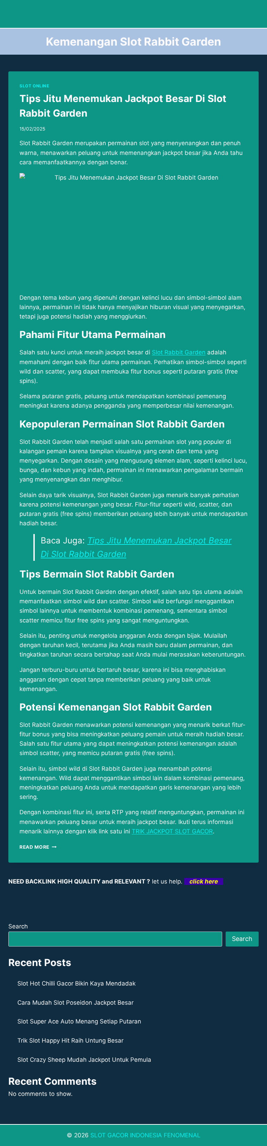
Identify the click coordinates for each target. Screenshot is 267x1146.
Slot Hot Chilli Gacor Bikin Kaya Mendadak (76, 983)
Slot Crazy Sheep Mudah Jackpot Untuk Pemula (84, 1059)
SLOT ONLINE (34, 85)
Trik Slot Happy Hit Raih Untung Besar (70, 1040)
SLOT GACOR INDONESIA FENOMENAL (145, 1135)
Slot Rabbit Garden (178, 352)
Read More (38, 847)
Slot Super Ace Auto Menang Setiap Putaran (79, 1021)
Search (18, 926)
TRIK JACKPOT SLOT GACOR (172, 831)
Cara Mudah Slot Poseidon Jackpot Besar (75, 1002)
